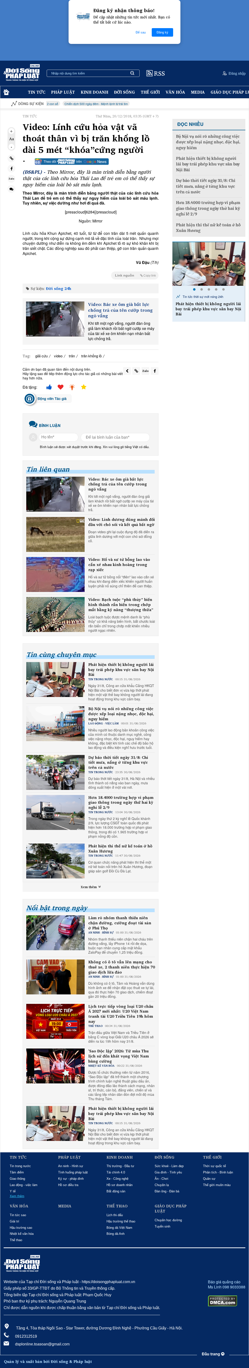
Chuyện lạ (162, 1185)
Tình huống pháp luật (73, 1172)
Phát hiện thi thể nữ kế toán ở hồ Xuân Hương (120, 849)
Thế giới (150, 92)
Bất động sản (116, 1191)
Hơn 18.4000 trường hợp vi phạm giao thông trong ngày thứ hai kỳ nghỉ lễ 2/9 (120, 802)
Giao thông (17, 1178)
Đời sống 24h (58, 288)
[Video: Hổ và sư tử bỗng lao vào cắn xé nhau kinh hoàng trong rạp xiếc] (55, 574)
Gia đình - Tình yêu (168, 1172)
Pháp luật (63, 92)
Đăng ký (162, 32)
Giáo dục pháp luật (171, 1209)
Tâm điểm (17, 1172)
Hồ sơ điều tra (68, 1185)
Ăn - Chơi (161, 1178)
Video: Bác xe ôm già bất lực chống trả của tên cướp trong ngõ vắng (120, 310)
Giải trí (14, 1221)
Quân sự (209, 1178)
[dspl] (5, 92)
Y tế (13, 1191)
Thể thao (16, 1240)
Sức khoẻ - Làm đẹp (169, 1166)
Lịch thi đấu (115, 1215)
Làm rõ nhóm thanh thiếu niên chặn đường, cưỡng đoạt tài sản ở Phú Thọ (119, 922)
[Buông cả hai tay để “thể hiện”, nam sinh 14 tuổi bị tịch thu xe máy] (208, 264)
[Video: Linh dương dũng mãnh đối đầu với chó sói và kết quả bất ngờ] (55, 534)
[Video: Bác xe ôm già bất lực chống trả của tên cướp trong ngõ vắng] (55, 319)
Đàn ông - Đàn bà (167, 1191)
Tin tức (36, 92)
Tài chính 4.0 (116, 1172)
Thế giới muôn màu (217, 1185)
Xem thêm (89, 887)
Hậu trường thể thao (121, 1221)
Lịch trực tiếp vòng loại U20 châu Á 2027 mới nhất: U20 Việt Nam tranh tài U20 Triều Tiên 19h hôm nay (120, 1014)
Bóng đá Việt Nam (119, 1227)
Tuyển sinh (162, 1226)
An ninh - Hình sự (70, 1166)
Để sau (141, 32)
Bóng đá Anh (115, 1234)
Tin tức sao (18, 1215)
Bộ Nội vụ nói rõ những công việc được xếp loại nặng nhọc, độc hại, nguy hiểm (121, 713)
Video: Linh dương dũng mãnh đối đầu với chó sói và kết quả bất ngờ (121, 522)
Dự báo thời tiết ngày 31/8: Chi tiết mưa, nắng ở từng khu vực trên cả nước (118, 762)
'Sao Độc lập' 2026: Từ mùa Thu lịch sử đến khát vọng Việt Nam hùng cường (118, 1056)
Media (198, 92)
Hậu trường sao (21, 1227)
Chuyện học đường (168, 1220)
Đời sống (124, 92)
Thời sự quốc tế (214, 1166)
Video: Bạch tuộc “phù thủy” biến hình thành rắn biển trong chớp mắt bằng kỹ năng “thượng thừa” (120, 604)
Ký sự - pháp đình (71, 1178)
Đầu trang (211, 1354)
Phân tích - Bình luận (218, 1172)
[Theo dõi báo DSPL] (71, 161)
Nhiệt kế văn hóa (22, 1234)
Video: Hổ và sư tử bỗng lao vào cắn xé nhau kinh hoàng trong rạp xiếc (119, 564)
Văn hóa (175, 92)
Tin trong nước (20, 1166)
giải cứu (41, 355)
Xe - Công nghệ (117, 1178)
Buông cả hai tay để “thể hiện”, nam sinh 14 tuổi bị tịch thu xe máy (210, 306)
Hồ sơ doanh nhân (120, 1185)
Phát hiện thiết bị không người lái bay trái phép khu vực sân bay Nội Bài (121, 669)
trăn (72, 355)
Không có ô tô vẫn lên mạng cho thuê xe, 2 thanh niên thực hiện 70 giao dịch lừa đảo (121, 967)
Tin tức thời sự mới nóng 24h (202, 296)
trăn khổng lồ (91, 355)
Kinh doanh (94, 92)
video (58, 355)
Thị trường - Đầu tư (120, 1166)
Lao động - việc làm (23, 1185)
